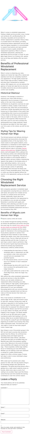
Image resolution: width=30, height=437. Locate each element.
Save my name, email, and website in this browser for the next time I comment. (13, 428)
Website (3, 419)
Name (3, 407)
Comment (4, 387)
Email (3, 413)
